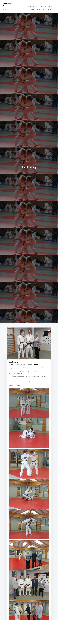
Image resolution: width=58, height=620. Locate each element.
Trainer (50, 4)
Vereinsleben (37, 4)
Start (31, 4)
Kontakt (50, 9)
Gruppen (30, 6)
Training (44, 4)
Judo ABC (39, 9)
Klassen (50, 6)
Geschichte (36, 6)
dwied (12, 364)
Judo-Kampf (43, 6)
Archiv (44, 9)
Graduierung (32, 9)
